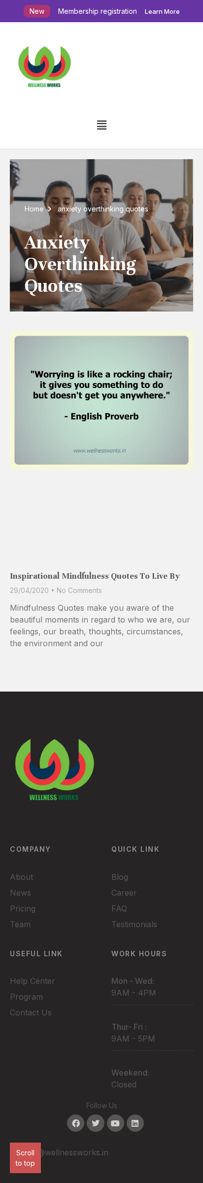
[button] (101, 125)
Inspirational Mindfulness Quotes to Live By (95, 576)
